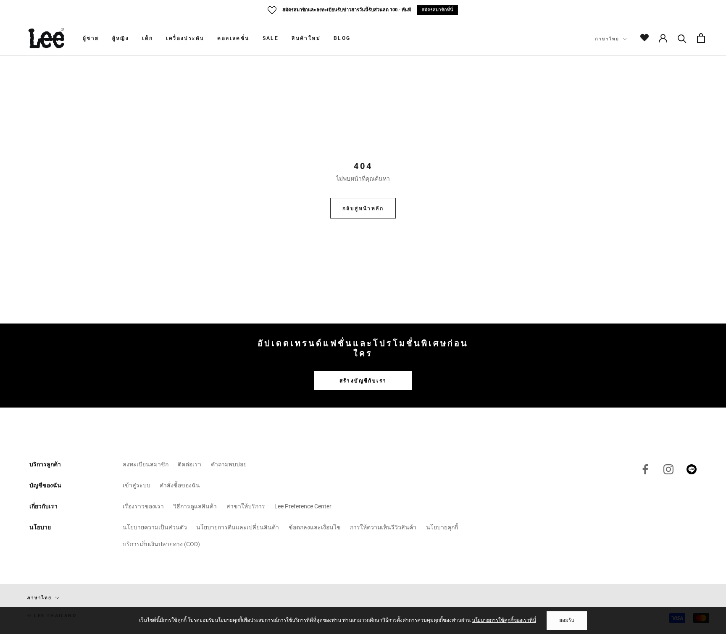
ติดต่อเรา (189, 464)
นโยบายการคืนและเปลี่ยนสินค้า (237, 527)
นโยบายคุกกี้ (442, 527)
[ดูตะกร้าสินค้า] (701, 38)
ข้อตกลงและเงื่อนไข (315, 527)
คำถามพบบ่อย (229, 464)
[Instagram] (668, 469)
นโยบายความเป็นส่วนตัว (155, 527)
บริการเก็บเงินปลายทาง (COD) (161, 544)
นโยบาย (40, 527)
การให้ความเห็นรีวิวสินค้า (383, 527)
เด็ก (147, 38)
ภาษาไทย (607, 39)
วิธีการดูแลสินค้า (195, 506)
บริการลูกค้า (45, 464)
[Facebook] (645, 469)
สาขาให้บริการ (245, 506)
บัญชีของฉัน (45, 485)
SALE (271, 38)
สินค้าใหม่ (306, 38)
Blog (342, 38)
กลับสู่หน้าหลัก (363, 208)
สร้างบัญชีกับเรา (363, 381)
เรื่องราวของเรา (143, 506)
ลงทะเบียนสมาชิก (145, 464)
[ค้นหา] (682, 38)
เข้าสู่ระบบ (136, 485)
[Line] (692, 469)
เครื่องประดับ (185, 38)
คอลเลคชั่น (233, 38)
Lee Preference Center (302, 506)
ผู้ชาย (91, 38)
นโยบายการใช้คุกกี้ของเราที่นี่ (504, 620)
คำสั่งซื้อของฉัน (180, 485)
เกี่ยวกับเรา (43, 506)
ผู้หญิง (120, 38)
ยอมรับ (566, 620)
